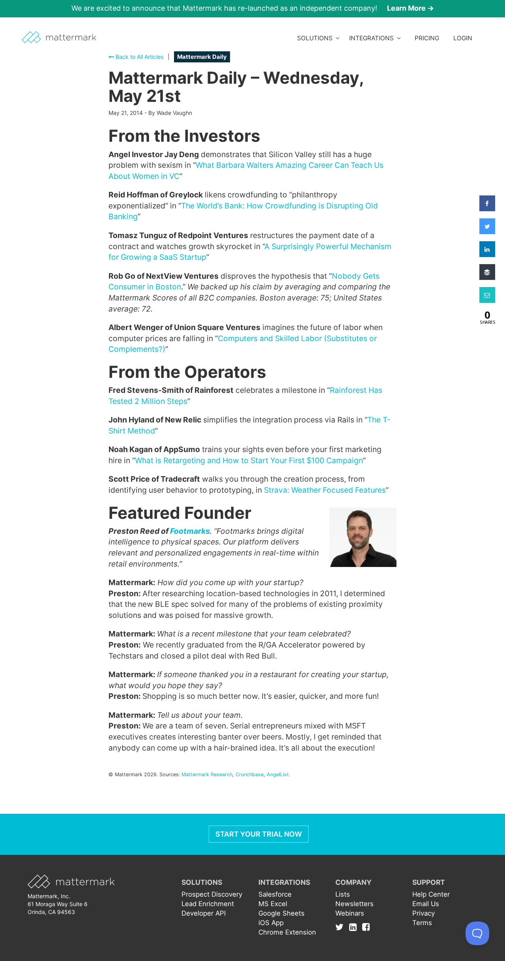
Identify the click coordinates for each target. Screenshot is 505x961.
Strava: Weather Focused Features (325, 490)
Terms (422, 923)
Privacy (423, 913)
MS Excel (272, 904)
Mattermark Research (206, 774)
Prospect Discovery (211, 894)
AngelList (278, 774)
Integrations (373, 38)
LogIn (462, 38)
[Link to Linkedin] (355, 927)
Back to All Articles (138, 56)
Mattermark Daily (202, 56)
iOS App (271, 923)
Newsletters (354, 904)
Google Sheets (281, 913)
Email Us (425, 904)
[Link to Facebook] (366, 927)
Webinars (349, 913)
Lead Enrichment (207, 904)
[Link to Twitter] (341, 927)
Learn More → (410, 8)
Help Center (431, 894)
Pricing (427, 38)
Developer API (203, 913)
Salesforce (275, 894)
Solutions (316, 38)
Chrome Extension (287, 932)
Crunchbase (250, 774)
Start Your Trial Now (258, 834)
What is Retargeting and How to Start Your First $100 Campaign (249, 460)
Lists (342, 894)
